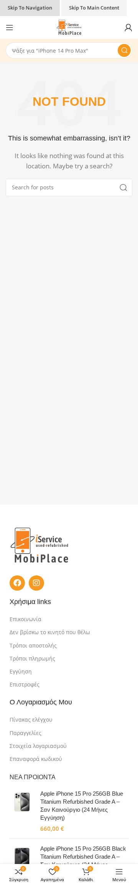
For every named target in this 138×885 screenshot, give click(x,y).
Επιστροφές (24, 684)
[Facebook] (17, 583)
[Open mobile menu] (9, 27)
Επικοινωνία (25, 619)
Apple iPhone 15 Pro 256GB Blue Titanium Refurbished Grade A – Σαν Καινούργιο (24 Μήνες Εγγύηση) (81, 805)
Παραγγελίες (25, 732)
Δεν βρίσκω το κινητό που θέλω (50, 632)
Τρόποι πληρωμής (32, 658)
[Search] (124, 50)
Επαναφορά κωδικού (36, 758)
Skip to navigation (30, 7)
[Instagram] (36, 583)
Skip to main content (94, 7)
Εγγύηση (21, 671)
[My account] (128, 27)
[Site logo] (69, 27)
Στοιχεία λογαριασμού (38, 745)
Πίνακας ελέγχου (31, 719)
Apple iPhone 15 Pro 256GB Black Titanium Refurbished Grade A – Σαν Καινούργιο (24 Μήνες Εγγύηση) (83, 860)
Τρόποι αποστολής (33, 645)
